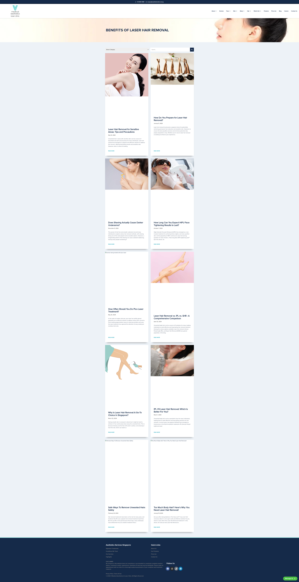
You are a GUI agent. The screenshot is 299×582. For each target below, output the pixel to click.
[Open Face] (230, 11)
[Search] (192, 50)
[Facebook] (168, 569)
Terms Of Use (117, 574)
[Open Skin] (236, 11)
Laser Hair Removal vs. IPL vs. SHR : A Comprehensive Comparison (172, 317)
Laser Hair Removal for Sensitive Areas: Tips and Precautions (123, 130)
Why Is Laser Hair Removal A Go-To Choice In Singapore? (125, 414)
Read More (111, 151)
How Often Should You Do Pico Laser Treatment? (125, 310)
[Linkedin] (181, 569)
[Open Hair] (250, 11)
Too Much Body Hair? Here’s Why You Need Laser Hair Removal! (172, 508)
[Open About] (216, 11)
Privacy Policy (109, 574)
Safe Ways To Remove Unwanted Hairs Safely (126, 508)
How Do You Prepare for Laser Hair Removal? (170, 119)
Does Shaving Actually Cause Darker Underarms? (125, 224)
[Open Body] (243, 11)
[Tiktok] (176, 569)
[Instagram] (172, 569)
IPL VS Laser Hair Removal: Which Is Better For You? (171, 410)
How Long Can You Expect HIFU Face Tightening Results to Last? (172, 224)
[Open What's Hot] (260, 11)
